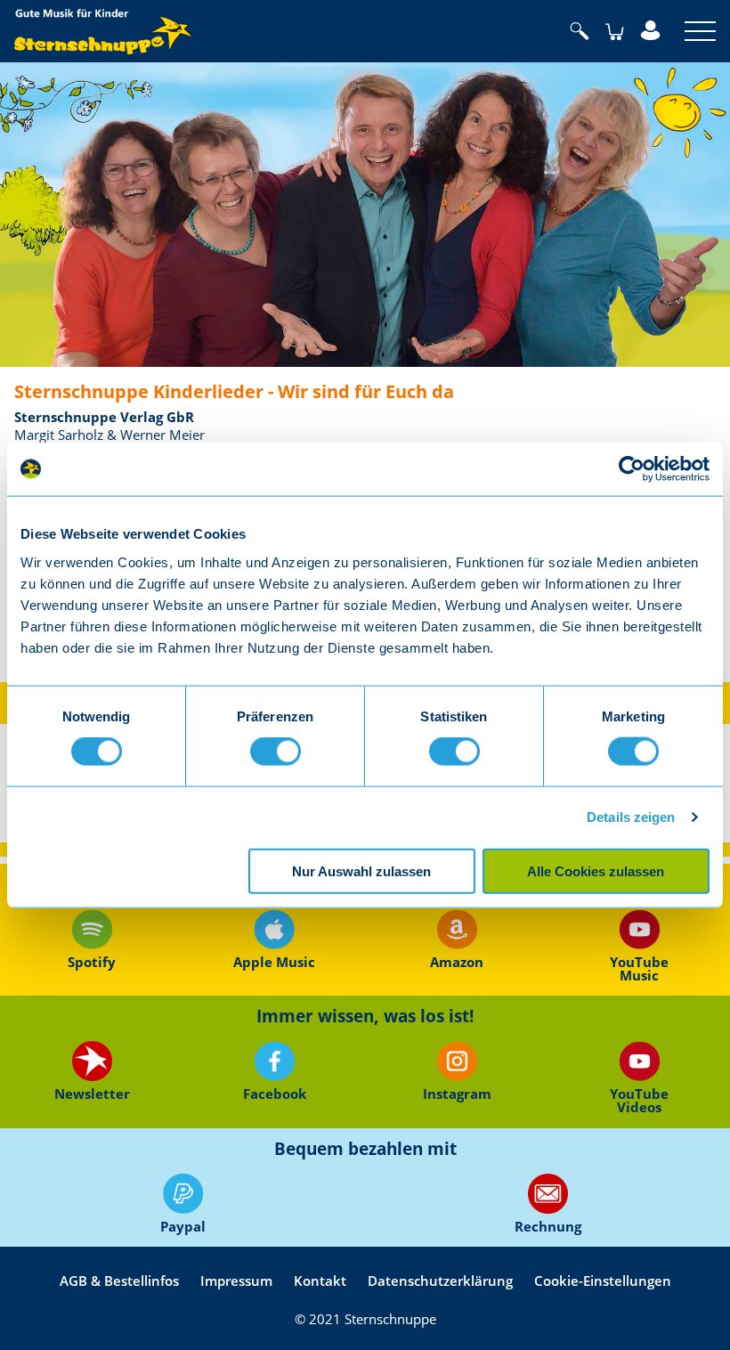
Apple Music (274, 962)
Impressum (236, 1280)
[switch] (275, 751)
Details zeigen (631, 817)
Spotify (92, 962)
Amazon (456, 962)
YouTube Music (639, 967)
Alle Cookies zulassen (595, 870)
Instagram (456, 1093)
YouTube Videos (639, 1099)
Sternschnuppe (103, 31)
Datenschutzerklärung (440, 1280)
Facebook (273, 1093)
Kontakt (320, 1280)
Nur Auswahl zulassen (361, 870)
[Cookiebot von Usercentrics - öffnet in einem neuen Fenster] (632, 469)
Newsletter (91, 1093)
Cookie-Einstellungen (602, 1280)
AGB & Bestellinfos (119, 1280)
